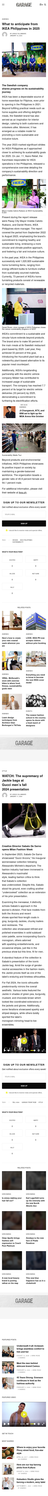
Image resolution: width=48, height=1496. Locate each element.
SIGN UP (24, 523)
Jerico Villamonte (19, 34)
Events (29, 711)
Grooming (6, 1194)
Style (4, 771)
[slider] (13, 1050)
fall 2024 (16, 1102)
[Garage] (24, 5)
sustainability (18, 542)
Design (15, 540)
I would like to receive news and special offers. (25, 530)
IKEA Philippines (26, 540)
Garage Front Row (29, 1102)
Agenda (5, 19)
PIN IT (25, 197)
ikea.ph (23, 492)
